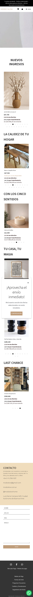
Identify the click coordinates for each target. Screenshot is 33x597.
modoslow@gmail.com (12, 483)
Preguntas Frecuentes (18, 583)
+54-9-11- (6, 478)
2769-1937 (12, 478)
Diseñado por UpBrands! (20, 596)
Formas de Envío (19, 580)
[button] (6, 124)
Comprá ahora (16, 313)
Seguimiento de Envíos (18, 589)
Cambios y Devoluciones (19, 586)
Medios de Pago (18, 576)
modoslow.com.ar (10, 487)
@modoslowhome (10, 492)
